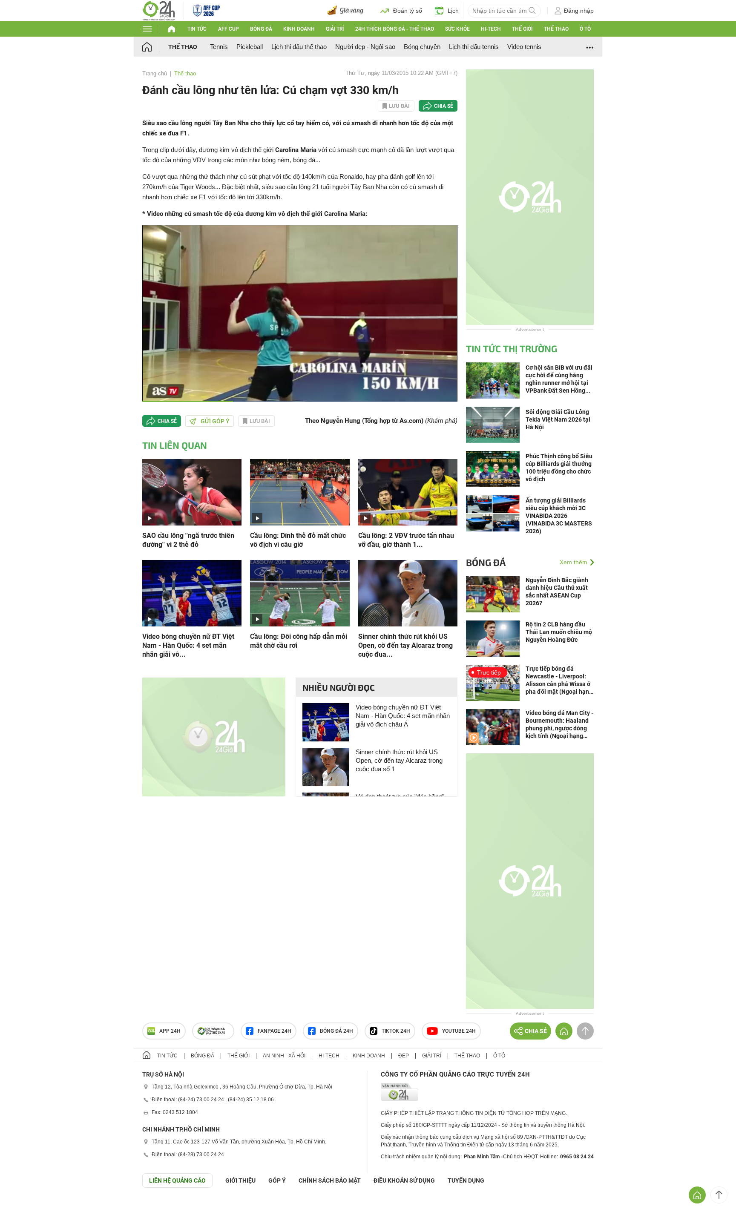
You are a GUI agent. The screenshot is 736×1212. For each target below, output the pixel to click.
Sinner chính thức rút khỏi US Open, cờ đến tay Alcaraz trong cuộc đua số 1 (399, 760)
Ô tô (585, 29)
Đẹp (403, 1056)
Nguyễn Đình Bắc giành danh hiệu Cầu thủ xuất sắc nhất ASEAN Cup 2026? (557, 591)
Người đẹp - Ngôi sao (365, 46)
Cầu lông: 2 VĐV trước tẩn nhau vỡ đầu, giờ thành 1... (406, 540)
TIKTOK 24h (396, 1031)
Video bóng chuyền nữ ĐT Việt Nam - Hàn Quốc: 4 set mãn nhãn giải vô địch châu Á (403, 716)
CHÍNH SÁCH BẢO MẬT (330, 1180)
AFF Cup (228, 29)
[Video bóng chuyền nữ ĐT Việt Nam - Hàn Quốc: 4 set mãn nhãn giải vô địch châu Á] (192, 592)
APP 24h (170, 1031)
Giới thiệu (240, 1180)
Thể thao (556, 29)
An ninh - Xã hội (284, 1056)
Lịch (453, 10)
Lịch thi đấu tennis (474, 46)
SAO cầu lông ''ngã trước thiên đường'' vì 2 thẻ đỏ (188, 540)
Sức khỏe (457, 29)
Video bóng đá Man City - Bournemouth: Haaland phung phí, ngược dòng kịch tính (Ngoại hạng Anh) (559, 724)
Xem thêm (573, 562)
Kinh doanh (299, 29)
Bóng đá (261, 29)
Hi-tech (491, 29)
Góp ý (277, 1180)
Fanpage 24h (274, 1031)
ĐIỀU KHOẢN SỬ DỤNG (404, 1180)
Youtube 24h (459, 1031)
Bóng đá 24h (336, 1031)
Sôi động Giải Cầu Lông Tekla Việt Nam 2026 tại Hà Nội (558, 419)
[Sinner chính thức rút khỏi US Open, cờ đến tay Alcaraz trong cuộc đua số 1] (407, 592)
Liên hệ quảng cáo (177, 1180)
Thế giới (522, 29)
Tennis (219, 46)
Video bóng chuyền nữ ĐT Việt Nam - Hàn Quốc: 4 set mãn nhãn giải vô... (188, 645)
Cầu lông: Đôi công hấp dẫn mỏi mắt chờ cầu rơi (298, 640)
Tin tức (197, 29)
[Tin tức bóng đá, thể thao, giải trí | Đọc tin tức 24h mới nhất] (158, 10)
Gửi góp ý (215, 421)
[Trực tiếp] (493, 682)
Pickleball (249, 46)
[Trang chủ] (155, 46)
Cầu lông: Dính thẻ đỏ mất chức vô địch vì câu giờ (298, 540)
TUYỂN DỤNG (466, 1180)
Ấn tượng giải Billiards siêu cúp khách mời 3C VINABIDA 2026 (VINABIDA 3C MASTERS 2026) (559, 515)
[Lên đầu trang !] (718, 1194)
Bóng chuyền (422, 46)
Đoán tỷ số (407, 10)
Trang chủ (154, 73)
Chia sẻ (443, 106)
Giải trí (335, 29)
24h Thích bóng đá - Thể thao (394, 29)
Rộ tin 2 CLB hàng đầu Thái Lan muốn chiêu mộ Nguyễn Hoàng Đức (559, 632)
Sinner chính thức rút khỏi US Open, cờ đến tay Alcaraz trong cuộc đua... (405, 645)
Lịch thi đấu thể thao (299, 46)
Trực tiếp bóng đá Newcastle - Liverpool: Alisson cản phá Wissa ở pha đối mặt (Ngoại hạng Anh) (559, 680)
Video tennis (524, 46)
